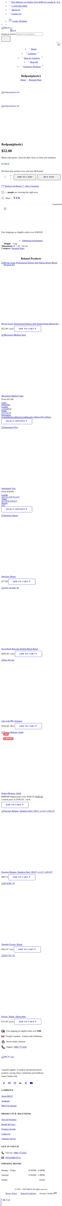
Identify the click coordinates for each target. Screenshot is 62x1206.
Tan (8, 405)
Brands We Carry (8, 1124)
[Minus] (10, 178)
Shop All (34, 62)
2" (2, 413)
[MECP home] (10, 1061)
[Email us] (9, 1083)
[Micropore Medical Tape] (31, 363)
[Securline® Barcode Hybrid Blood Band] (31, 616)
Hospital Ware (35, 80)
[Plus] (10, 175)
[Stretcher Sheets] (31, 543)
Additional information (32, 240)
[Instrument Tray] (31, 455)
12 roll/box (25, 417)
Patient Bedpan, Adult (11, 793)
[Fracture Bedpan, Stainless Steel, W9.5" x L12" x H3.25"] (31, 839)
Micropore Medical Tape (12, 396)
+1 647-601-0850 (19, 6)
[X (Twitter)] (25, 1083)
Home (34, 49)
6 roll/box (15, 417)
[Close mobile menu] (1, 1205)
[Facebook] (3, 1083)
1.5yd (4, 409)
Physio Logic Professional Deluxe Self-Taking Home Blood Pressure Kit (31, 324)
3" (10, 413)
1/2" (7, 413)
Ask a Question (32, 186)
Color (3, 403)
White (4, 405)
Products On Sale (8, 1129)
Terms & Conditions (28, 1193)
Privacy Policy (11, 1193)
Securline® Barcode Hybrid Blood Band (19, 649)
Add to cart (25, 177)
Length (4, 407)
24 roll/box (35, 417)
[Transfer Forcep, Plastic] (31, 911)
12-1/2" (16, 497)
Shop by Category (32, 58)
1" (4, 413)
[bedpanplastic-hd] (12, 98)
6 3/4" (11, 501)
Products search (8, 34)
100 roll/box (45, 417)
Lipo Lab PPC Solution (11, 721)
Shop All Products (8, 1120)
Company (32, 53)
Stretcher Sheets (8, 576)
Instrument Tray (8, 488)
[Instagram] (14, 1083)
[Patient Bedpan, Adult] (31, 760)
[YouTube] (31, 1083)
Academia (5, 1101)
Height (4, 503)
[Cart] (59, 45)
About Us (15, 10)
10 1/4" (4, 501)
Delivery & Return (13, 186)
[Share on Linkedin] (19, 198)
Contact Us (16, 14)
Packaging (6, 415)
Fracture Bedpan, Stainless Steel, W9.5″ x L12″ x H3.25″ (27, 872)
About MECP (7, 1096)
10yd (9, 409)
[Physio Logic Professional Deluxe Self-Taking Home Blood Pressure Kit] (31, 291)
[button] (27, 329)
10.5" (3, 497)
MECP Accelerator (9, 1106)
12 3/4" (9, 497)
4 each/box (6, 417)
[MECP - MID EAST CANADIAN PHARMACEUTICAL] (8, 29)
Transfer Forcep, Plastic (11, 944)
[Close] (1, 1200)
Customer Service (8, 1139)
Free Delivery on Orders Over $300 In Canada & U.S (36, 2)
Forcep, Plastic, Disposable (13, 1016)
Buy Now (49, 177)
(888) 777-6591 (20, 1047)
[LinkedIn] (20, 1083)
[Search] (5, 39)
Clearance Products (32, 66)
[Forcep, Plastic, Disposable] (31, 984)
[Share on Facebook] (17, 198)
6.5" (15, 501)
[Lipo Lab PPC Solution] (31, 688)
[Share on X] (14, 198)
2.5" (3, 505)
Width (4, 411)
